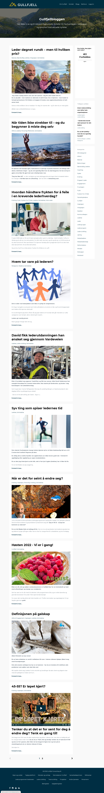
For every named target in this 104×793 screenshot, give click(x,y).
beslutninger (81, 163)
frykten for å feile (27, 200)
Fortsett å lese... (17, 112)
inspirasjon (20, 482)
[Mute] (62, 725)
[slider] (40, 725)
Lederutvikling (41, 779)
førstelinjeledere (82, 197)
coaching (80, 170)
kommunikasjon (81, 138)
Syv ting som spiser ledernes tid (37, 408)
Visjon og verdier (17, 775)
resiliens (21, 266)
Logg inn (91, 4)
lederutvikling (21, 343)
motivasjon (80, 252)
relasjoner (15, 266)
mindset (79, 248)
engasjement (20, 618)
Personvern (85, 779)
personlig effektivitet (27, 131)
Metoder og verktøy (44, 775)
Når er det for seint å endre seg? (37, 478)
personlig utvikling (30, 482)
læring (79, 235)
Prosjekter (63, 779)
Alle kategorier (81, 153)
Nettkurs (84, 4)
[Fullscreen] (69, 725)
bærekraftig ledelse (23, 58)
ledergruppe (81, 224)
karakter (80, 211)
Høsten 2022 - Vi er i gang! (32, 545)
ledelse (18, 131)
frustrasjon (80, 187)
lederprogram (81, 115)
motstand (80, 255)
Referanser (88, 775)
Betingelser (45, 783)
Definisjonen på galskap (31, 614)
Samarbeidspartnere (76, 775)
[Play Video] (13, 725)
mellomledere (81, 245)
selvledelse (40, 58)
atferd (14, 131)
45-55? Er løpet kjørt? (28, 686)
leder (79, 221)
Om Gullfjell (63, 4)
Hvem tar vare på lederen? (32, 262)
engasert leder (82, 180)
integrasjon (33, 58)
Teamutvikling (52, 779)
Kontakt (71, 4)
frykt (18, 200)
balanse (14, 58)
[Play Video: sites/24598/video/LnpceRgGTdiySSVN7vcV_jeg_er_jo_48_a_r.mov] (41, 708)
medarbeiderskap (82, 241)
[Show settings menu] (66, 725)
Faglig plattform (30, 775)
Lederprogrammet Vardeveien (24, 779)
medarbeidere (81, 238)
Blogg (77, 4)
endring (14, 200)
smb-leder (49, 200)
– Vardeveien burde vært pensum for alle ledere (84, 123)
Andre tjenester (74, 779)
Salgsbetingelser (57, 783)
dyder (79, 173)
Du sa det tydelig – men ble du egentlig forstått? (84, 134)
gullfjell (14, 549)
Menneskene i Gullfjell (60, 775)
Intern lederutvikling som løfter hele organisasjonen (84, 110)
